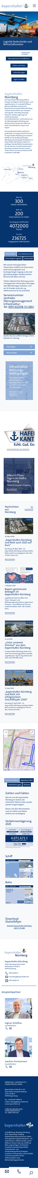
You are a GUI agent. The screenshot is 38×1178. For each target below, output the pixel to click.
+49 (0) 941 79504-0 (15, 1100)
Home (3, 52)
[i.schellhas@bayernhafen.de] (10, 1028)
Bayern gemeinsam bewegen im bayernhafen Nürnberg (18, 591)
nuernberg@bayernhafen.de (19, 977)
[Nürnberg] (19, 533)
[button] (19, 346)
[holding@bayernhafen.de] (10, 1067)
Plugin (32, 769)
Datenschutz (20, 1082)
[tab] (10, 254)
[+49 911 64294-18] (7, 1028)
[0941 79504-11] (7, 1067)
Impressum (9, 1082)
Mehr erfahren (10, 559)
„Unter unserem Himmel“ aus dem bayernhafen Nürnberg (18, 645)
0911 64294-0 (13, 973)
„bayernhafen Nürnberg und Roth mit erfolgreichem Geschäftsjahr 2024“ (18, 695)
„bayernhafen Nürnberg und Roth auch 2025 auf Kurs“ (18, 542)
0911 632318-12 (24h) (21, 307)
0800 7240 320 (13, 1113)
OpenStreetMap (19, 769)
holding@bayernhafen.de (19, 1102)
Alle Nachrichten (29, 508)
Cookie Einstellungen (13, 1084)
